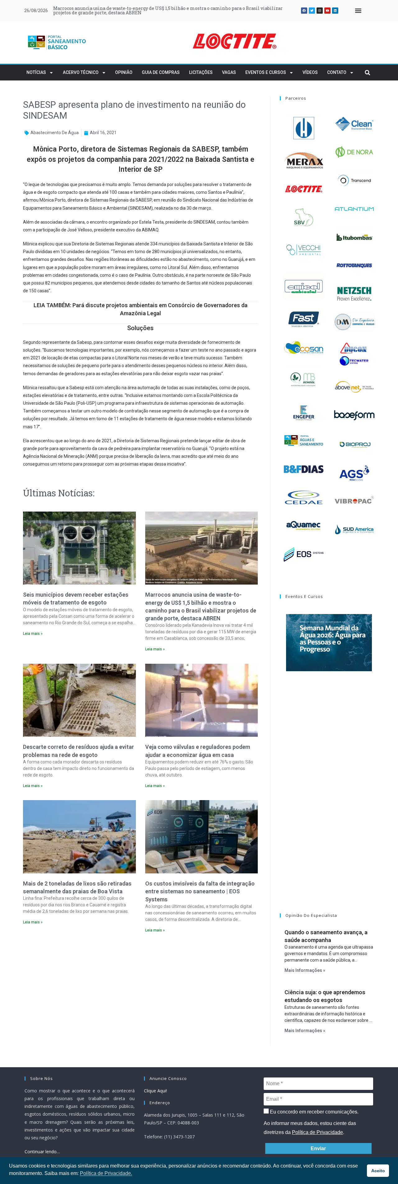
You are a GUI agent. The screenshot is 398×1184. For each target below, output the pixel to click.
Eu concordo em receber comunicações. (314, 1111)
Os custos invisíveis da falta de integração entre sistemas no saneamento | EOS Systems (200, 891)
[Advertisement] (140, 991)
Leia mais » (33, 633)
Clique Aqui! (155, 1091)
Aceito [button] (378, 1170)
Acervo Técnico (81, 72)
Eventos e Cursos (265, 72)
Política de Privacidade (317, 1132)
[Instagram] (320, 10)
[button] (358, 11)
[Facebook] (304, 10)
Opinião (123, 72)
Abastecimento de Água (54, 132)
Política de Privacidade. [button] (106, 1173)
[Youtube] (327, 10)
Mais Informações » (305, 970)
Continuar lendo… (42, 1151)
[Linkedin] (335, 10)
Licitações (201, 72)
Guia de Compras (161, 72)
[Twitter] (312, 10)
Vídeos (310, 72)
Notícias (36, 72)
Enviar (318, 1148)
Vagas (229, 72)
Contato (336, 72)
